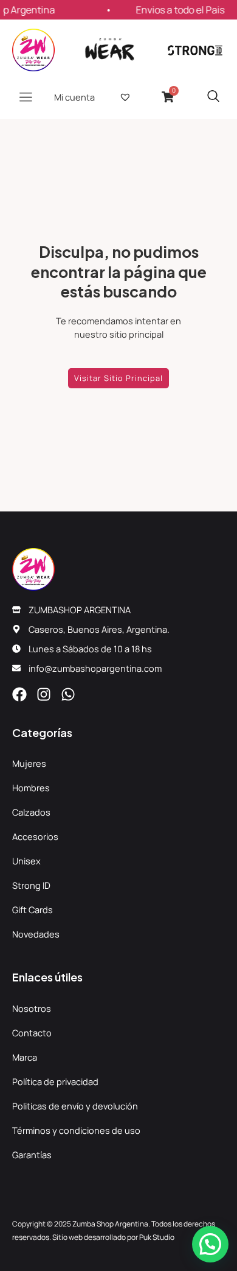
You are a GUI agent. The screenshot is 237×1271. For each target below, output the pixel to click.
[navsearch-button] (213, 97)
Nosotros (31, 1008)
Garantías (32, 1154)
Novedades (36, 934)
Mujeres (29, 763)
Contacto (32, 1033)
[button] (210, 1244)
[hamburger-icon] (26, 97)
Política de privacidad (55, 1081)
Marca (24, 1057)
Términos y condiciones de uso (76, 1130)
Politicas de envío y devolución (75, 1106)
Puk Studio (156, 1237)
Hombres (31, 787)
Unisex (26, 861)
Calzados (31, 812)
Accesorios (35, 836)
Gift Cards (32, 909)
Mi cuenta (74, 97)
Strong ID (31, 885)
